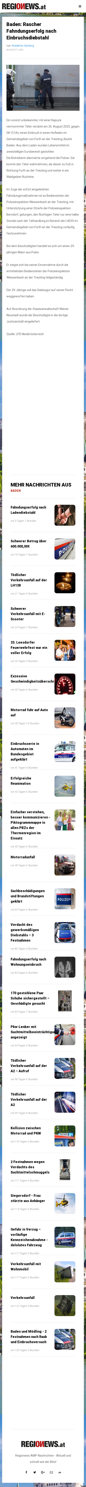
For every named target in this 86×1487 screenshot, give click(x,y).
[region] (43, 374)
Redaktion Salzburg (23, 45)
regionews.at (20, 106)
